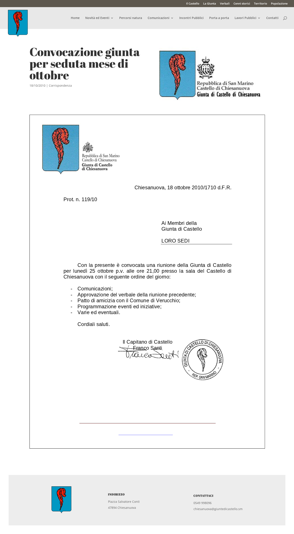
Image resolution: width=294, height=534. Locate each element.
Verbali (225, 3)
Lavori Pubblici (245, 18)
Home (75, 18)
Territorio (260, 3)
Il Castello (192, 3)
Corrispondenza (60, 85)
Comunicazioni (158, 18)
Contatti (272, 18)
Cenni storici (242, 3)
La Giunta (209, 3)
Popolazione (279, 3)
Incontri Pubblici (191, 18)
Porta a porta (219, 18)
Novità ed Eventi (97, 18)
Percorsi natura (130, 18)
